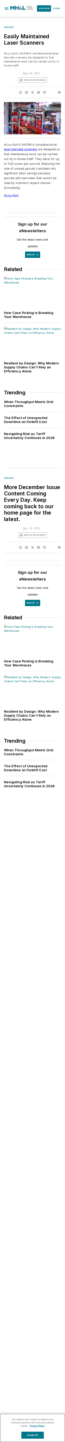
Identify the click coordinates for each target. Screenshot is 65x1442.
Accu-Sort (11, 195)
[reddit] (38, 92)
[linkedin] (26, 92)
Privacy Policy (37, 1426)
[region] (32, 1428)
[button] (6, 8)
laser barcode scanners (20, 149)
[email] (44, 92)
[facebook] (20, 92)
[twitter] (32, 92)
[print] (59, 92)
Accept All (32, 1435)
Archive (9, 27)
